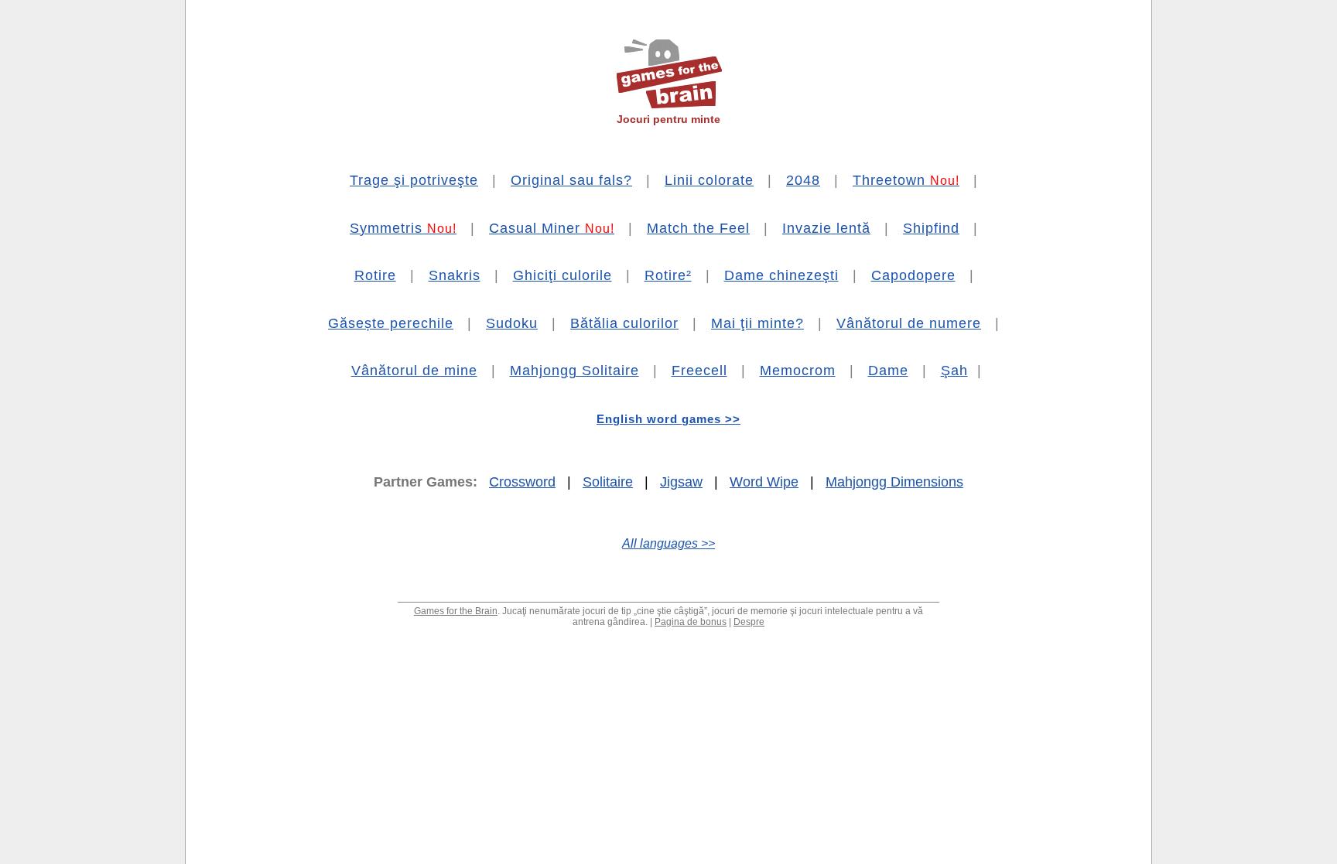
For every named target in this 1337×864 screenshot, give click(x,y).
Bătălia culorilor (624, 323)
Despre (748, 621)
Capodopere (913, 275)
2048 (803, 180)
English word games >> (668, 418)
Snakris (454, 275)
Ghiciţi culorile (562, 275)
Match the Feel (698, 228)
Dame (888, 370)
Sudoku (512, 323)
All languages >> (668, 543)
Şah (954, 370)
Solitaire (608, 482)
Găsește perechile (390, 323)
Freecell (699, 370)
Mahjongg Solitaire (574, 370)
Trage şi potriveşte (414, 180)
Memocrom (798, 370)
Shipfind (931, 228)
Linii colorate (709, 180)
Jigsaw (681, 482)
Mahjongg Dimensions (894, 482)
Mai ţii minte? (757, 323)
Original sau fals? (571, 180)
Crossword (522, 482)
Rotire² (668, 275)
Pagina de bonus (691, 621)
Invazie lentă (826, 228)
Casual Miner (551, 228)
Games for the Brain (456, 611)
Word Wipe (764, 482)
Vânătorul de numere (908, 323)
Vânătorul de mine (414, 370)
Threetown (906, 180)
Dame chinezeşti (781, 275)
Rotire (375, 275)
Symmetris (403, 228)
